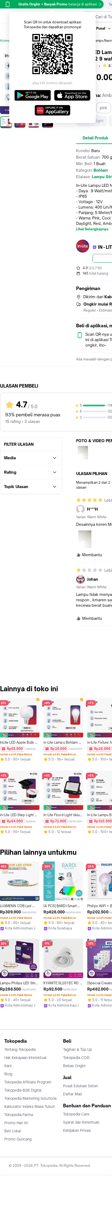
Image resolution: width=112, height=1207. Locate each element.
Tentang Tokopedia (20, 1049)
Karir (8, 1066)
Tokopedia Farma (18, 1114)
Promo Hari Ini (16, 1123)
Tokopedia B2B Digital (23, 1090)
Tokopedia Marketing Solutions (30, 1098)
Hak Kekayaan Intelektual (25, 1057)
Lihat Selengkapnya (92, 229)
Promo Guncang (18, 1139)
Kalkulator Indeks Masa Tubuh (29, 1106)
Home (5, 41)
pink (103, 107)
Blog (8, 1074)
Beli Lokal (12, 1131)
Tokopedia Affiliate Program (27, 1082)
